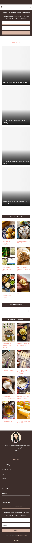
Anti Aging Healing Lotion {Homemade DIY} (23, 344)
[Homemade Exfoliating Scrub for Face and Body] (8, 385)
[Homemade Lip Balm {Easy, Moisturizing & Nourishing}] (23, 359)
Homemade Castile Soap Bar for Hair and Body (23, 422)
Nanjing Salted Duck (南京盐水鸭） (23, 242)
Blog (3, 474)
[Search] (30, 7)
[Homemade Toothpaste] (8, 359)
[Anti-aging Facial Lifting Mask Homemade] (23, 385)
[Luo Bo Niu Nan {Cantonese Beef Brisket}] (16, 105)
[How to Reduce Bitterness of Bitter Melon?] (8, 256)
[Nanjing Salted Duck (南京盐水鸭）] (23, 230)
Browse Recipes (6, 469)
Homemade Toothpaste (8, 370)
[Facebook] (13, 2)
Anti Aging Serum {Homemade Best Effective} (6, 345)
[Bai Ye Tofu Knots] (23, 283)
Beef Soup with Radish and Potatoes (15, 82)
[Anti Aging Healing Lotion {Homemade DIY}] (23, 332)
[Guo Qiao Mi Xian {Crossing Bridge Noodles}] (8, 283)
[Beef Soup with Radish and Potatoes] (16, 65)
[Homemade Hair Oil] (8, 410)
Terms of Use (6, 489)
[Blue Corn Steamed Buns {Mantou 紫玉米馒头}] (23, 256)
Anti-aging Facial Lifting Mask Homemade (23, 397)
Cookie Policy (6, 502)
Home (3, 39)
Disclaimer (5, 493)
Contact (4, 479)
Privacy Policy (6, 498)
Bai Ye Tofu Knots (21, 294)
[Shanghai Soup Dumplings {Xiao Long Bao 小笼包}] (8, 230)
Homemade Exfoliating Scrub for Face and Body (8, 397)
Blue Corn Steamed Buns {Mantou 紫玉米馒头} (23, 269)
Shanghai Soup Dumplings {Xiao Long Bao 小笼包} (7, 242)
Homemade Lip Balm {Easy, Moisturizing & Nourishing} (22, 371)
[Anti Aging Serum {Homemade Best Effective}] (8, 332)
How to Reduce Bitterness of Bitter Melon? (6, 269)
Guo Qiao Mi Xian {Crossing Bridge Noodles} (6, 295)
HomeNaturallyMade (22, 535)
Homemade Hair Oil (7, 421)
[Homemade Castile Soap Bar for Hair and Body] (23, 410)
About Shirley (6, 465)
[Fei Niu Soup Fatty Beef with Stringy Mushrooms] (16, 186)
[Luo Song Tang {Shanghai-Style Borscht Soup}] (16, 146)
